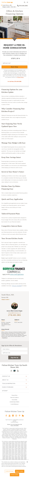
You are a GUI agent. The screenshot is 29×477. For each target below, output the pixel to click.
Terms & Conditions (14, 397)
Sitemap (5, 391)
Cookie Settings (9, 471)
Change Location (6, 7)
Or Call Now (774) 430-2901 (14, 81)
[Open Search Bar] (24, 2)
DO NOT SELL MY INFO (14, 402)
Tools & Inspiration (8, 383)
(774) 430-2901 (14, 315)
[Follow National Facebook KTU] (6, 415)
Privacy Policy (20, 77)
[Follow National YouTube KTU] (9, 415)
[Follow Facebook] (11, 370)
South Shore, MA (7, 5)
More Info (13, 7)
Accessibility (14, 399)
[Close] (27, 462)
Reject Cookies (19, 471)
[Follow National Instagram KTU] (16, 415)
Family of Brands (7, 387)
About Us (5, 380)
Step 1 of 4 (15, 58)
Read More (4, 337)
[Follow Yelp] (17, 370)
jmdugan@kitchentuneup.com (14, 313)
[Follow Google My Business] (14, 370)
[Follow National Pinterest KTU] (19, 415)
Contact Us (6, 376)
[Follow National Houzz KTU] (22, 415)
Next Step (14, 67)
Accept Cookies (14, 474)
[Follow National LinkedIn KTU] (12, 415)
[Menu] (27, 2)
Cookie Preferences (14, 404)
